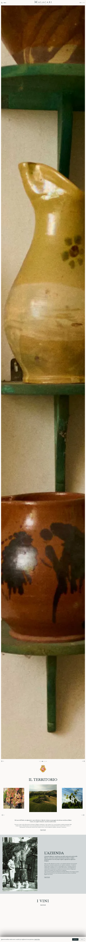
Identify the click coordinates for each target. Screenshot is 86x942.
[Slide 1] (39, 761)
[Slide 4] (43, 761)
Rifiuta (82, 939)
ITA (80, 2)
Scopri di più (43, 905)
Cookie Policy (37, 939)
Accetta (75, 939)
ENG (84, 2)
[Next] (83, 761)
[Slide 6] (46, 761)
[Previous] (2, 761)
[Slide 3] (42, 761)
